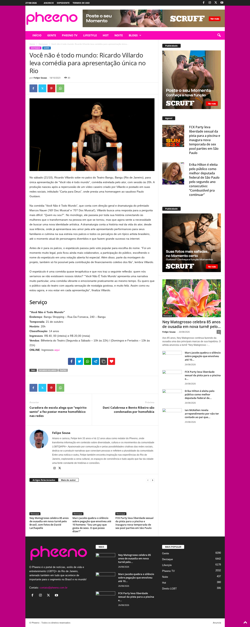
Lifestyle (167, 565)
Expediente (63, 2)
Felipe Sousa (40, 77)
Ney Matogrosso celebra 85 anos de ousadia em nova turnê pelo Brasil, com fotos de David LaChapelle (49, 523)
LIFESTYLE (90, 35)
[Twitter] (215, 3)
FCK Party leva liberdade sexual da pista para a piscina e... (203, 375)
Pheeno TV (168, 571)
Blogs (133, 35)
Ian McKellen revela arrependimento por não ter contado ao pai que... (202, 413)
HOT (106, 35)
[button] (219, 35)
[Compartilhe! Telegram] (95, 361)
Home (32, 44)
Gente (46, 48)
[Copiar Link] (103, 361)
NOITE (118, 35)
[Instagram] (209, 3)
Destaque (43, 44)
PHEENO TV (69, 35)
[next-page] (152, 480)
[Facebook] (203, 3)
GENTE (51, 35)
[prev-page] (148, 480)
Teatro (63, 370)
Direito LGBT (169, 588)
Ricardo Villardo (47, 370)
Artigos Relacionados (44, 479)
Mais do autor (68, 479)
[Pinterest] (51, 88)
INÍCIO (36, 35)
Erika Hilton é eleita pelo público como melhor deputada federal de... (199, 394)
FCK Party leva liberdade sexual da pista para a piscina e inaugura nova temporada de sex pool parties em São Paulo (134, 523)
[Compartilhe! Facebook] (71, 361)
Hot (164, 582)
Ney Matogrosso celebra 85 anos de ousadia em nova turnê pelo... (191, 324)
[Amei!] (111, 361)
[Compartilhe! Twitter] (79, 361)
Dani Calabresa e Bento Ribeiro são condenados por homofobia (128, 410)
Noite (165, 576)
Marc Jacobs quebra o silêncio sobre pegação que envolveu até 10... (203, 356)
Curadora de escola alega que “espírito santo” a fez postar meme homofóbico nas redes (58, 412)
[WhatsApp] (60, 88)
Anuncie (49, 2)
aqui (57, 349)
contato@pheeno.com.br (53, 587)
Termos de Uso (81, 2)
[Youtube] (222, 3)
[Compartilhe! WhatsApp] (87, 361)
